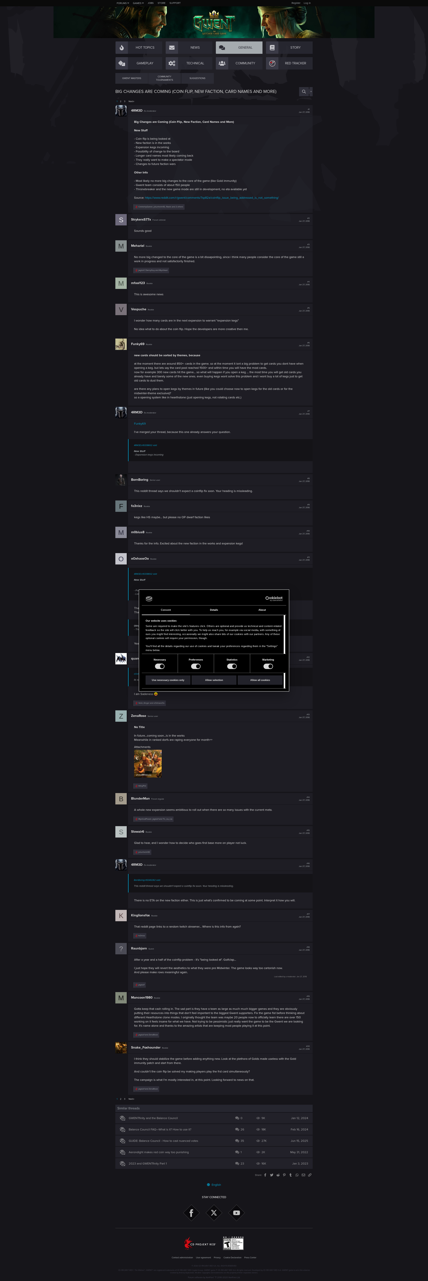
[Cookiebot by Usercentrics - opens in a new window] (268, 598)
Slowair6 (137, 832)
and (151, 703)
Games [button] (137, 3)
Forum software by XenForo (214, 1277)
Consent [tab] (166, 609)
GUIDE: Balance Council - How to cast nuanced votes (163, 1141)
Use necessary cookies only (168, 680)
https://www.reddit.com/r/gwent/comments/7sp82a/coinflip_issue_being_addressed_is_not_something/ (212, 198)
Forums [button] (122, 3)
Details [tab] (214, 609)
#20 (304, 1047)
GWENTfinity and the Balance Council (153, 1118)
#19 (304, 997)
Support (175, 3)
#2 (304, 219)
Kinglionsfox (140, 915)
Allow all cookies (260, 680)
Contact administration (182, 1257)
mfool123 (138, 283)
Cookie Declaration (232, 1257)
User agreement (203, 1257)
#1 (304, 110)
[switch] (196, 666)
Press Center (250, 1257)
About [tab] (262, 609)
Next (131, 101)
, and (153, 270)
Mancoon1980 (141, 998)
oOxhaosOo (140, 559)
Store (162, 3)
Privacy (217, 1257)
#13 (304, 716)
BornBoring (139, 480)
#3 (304, 246)
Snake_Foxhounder (145, 1048)
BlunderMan (140, 799)
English (216, 1185)
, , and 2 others (160, 207)
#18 (304, 948)
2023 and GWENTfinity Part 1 (148, 1163)
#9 (304, 506)
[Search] (304, 91)
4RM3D (136, 111)
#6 (304, 344)
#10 (304, 532)
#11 (304, 558)
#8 (304, 480)
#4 (304, 283)
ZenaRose (138, 716)
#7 (304, 412)
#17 (304, 915)
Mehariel (137, 246)
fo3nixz (136, 506)
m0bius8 (137, 532)
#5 (304, 309)
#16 (304, 865)
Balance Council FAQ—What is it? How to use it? (160, 1129)
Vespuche (138, 309)
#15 (304, 832)
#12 (304, 658)
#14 (304, 798)
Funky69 (137, 344)
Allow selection (214, 680)
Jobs (151, 3)
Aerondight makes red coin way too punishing (159, 1152)
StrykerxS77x (141, 220)
